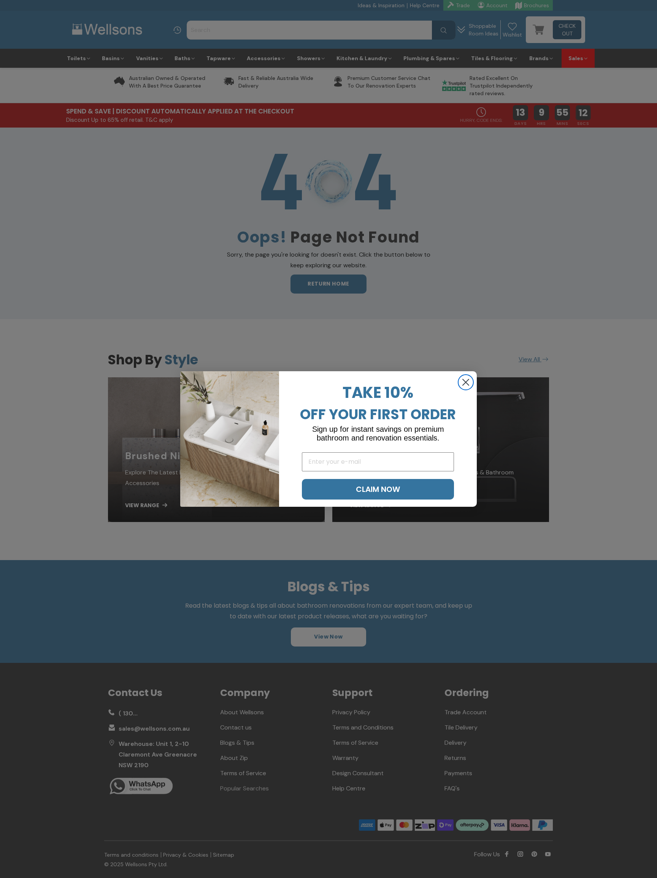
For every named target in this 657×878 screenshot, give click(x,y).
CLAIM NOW (378, 489)
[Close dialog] (465, 382)
